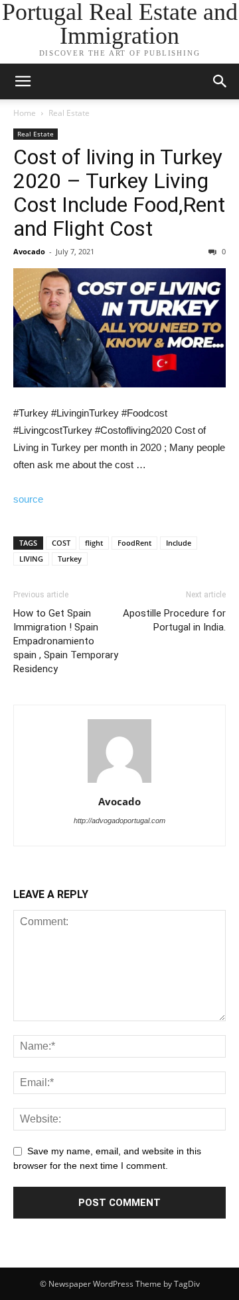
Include (178, 543)
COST (61, 543)
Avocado (29, 251)
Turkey (70, 559)
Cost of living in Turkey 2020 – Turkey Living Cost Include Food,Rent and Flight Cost (119, 192)
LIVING (31, 559)
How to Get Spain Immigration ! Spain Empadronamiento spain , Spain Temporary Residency (65, 641)
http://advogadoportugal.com (119, 821)
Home (24, 113)
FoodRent (134, 543)
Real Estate (69, 113)
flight (94, 543)
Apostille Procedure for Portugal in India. (174, 620)
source (28, 499)
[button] (220, 81)
